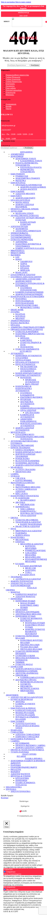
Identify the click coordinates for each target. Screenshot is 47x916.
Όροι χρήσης (11, 88)
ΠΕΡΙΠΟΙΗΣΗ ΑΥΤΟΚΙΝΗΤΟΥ (28, 356)
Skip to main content (23, 2)
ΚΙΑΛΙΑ (18, 706)
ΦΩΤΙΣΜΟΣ (16, 255)
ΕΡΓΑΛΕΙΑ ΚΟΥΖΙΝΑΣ (20, 200)
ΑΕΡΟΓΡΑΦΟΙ (21, 610)
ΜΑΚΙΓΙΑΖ (15, 592)
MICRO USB (30, 568)
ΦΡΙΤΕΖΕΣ (24, 338)
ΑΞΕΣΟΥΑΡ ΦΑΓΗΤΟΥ (20, 774)
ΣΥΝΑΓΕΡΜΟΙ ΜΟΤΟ (24, 434)
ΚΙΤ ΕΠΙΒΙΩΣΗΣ (22, 743)
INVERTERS (25, 399)
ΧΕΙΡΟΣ (23, 264)
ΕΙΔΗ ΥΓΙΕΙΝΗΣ (17, 191)
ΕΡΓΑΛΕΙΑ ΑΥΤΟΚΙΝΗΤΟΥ (27, 362)
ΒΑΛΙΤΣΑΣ (20, 314)
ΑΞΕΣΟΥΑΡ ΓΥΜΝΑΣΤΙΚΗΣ (27, 734)
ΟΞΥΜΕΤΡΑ (25, 684)
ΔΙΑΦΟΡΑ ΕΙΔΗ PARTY (25, 198)
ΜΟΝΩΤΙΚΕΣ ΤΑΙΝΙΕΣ (30, 307)
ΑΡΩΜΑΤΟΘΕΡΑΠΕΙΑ (20, 321)
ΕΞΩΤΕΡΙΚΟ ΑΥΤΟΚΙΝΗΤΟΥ (28, 375)
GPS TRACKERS (32, 413)
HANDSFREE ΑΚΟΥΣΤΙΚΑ (27, 463)
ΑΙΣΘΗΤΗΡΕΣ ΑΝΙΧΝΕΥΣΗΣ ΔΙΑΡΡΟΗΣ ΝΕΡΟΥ (27, 280)
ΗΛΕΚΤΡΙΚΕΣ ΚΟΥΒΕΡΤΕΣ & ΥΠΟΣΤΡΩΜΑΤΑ (28, 245)
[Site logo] (27, 26)
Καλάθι (8, 106)
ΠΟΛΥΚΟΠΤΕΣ (26, 347)
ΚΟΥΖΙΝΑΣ (20, 316)
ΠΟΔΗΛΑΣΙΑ (16, 730)
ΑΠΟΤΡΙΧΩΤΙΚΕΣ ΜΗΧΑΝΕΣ (28, 614)
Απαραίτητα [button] (8, 869)
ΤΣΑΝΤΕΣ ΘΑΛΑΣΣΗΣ (25, 715)
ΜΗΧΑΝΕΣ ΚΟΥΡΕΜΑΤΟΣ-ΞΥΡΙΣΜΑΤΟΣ (27, 659)
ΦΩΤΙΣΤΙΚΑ (20, 180)
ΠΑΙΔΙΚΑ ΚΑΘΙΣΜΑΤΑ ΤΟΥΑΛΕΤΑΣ (25, 784)
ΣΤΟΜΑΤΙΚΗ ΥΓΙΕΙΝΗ (25, 656)
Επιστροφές (10, 84)
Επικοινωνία (10, 92)
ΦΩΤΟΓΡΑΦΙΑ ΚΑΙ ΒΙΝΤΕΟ (23, 483)
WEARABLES (17, 467)
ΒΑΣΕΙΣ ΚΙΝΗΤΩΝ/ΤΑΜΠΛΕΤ (28, 373)
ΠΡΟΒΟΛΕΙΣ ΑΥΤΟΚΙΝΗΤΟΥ (32, 381)
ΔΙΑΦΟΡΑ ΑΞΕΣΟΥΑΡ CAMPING (29, 748)
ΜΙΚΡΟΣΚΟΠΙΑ (27, 691)
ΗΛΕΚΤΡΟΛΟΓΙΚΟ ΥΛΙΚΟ (26, 305)
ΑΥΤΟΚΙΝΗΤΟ (17, 353)
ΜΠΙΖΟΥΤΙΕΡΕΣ (18, 253)
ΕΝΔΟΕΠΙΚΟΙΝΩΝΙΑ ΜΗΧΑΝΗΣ (29, 437)
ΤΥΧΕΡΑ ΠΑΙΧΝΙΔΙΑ (20, 752)
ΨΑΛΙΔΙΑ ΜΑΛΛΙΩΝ (29, 647)
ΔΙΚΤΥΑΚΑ (20, 502)
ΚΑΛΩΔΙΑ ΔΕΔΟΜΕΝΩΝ (31, 566)
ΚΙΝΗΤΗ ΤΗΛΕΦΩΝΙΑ (20, 448)
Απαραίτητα (10, 872)
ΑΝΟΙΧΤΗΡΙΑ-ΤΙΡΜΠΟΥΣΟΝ (28, 231)
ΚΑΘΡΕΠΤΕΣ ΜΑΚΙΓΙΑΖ (26, 594)
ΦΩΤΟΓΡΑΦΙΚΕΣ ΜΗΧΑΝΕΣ (27, 487)
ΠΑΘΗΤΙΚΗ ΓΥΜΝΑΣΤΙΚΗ (27, 737)
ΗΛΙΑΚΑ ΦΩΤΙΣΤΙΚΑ (20, 323)
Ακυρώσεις (10, 86)
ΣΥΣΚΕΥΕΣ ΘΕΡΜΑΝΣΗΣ (22, 240)
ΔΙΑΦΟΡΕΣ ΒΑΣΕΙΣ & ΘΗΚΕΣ (33, 187)
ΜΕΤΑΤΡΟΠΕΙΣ (22, 540)
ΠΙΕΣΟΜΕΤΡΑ (26, 686)
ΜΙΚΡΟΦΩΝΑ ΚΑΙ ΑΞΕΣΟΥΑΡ (28, 531)
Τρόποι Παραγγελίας (14, 82)
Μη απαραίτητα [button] (9, 887)
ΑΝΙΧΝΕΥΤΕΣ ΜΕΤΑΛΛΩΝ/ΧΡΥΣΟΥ (27, 697)
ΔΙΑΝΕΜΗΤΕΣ (21, 229)
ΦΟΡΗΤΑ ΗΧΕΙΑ (22, 535)
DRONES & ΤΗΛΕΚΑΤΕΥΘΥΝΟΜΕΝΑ (27, 750)
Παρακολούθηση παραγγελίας (17, 75)
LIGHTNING (30, 570)
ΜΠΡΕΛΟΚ (25, 270)
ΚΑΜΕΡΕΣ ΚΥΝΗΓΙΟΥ (25, 704)
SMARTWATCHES (23, 472)
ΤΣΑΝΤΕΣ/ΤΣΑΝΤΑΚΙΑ (25, 723)
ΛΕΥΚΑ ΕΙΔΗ (16, 211)
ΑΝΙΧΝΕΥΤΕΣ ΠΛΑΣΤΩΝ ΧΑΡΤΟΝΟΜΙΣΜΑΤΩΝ (22, 584)
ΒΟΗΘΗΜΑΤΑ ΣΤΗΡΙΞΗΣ (26, 671)
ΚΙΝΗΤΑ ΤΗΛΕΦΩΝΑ (24, 450)
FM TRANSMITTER (28, 367)
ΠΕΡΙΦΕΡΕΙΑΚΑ (22, 507)
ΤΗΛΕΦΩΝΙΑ (16, 577)
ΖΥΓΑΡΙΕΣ (15, 312)
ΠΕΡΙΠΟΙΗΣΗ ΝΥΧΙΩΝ (25, 616)
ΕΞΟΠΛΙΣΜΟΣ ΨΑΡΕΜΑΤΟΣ (23, 739)
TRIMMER (19, 662)
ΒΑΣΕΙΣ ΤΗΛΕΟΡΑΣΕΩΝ (31, 524)
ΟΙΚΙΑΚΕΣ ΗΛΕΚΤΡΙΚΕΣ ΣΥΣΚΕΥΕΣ (27, 329)
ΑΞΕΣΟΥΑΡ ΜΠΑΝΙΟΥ (25, 194)
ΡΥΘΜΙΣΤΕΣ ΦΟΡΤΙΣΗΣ (35, 550)
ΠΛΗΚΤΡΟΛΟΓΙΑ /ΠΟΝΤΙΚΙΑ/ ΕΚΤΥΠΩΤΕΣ (31, 512)
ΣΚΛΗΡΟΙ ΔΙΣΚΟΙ (27, 500)
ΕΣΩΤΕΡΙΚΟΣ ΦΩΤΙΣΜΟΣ (31, 397)
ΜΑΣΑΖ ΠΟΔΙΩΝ (27, 603)
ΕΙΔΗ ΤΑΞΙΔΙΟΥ (17, 721)
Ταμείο (8, 109)
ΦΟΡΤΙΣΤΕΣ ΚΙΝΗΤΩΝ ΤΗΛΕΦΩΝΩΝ (25, 455)
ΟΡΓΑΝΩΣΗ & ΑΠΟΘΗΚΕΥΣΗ (28, 185)
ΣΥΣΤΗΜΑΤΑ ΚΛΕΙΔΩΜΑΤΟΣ (27, 394)
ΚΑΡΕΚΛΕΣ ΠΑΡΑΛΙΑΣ (25, 710)
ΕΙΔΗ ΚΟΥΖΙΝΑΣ (18, 183)
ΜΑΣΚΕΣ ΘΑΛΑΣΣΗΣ (24, 713)
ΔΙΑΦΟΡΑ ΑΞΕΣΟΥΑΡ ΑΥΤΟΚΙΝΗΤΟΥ (24, 429)
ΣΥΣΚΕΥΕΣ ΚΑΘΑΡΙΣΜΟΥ (27, 332)
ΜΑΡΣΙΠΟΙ (15, 772)
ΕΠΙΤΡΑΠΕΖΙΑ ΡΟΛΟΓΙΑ (31, 167)
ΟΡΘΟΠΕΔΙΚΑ (21, 675)
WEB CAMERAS (27, 509)
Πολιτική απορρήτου (14, 90)
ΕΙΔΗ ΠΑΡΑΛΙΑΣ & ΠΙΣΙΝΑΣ (23, 708)
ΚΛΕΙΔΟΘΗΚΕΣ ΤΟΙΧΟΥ (31, 161)
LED (17, 257)
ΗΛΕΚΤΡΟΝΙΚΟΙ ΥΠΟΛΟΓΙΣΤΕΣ (25, 496)
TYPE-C (28, 572)
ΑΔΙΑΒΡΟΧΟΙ (26, 261)
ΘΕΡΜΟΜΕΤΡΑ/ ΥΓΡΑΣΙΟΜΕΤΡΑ (27, 170)
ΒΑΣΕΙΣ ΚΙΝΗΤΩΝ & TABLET (28, 452)
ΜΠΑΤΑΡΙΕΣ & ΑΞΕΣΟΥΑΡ (31, 544)
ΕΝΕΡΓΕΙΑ (20, 542)
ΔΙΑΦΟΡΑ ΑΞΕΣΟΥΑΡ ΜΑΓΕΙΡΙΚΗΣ (24, 206)
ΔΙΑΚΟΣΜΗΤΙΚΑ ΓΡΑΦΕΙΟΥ (27, 178)
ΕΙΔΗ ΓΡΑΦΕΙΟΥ (18, 174)
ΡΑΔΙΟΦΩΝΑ (21, 533)
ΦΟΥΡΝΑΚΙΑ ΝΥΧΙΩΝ (35, 623)
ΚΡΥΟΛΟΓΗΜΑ (22, 778)
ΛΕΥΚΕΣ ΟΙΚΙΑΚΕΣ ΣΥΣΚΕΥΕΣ (25, 215)
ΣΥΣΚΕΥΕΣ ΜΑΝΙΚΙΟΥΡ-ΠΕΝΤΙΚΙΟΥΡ (31, 619)
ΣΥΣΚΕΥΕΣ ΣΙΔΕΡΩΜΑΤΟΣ (27, 349)
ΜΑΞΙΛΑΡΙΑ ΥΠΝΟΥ (24, 213)
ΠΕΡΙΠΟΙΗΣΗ (16, 599)
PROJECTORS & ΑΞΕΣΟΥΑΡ (27, 526)
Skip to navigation (8, 2)
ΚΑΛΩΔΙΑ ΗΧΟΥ (27, 575)
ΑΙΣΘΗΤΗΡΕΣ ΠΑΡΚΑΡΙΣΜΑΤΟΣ (28, 420)
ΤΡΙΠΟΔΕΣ (20, 485)
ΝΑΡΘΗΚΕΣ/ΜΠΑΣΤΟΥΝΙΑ (32, 677)
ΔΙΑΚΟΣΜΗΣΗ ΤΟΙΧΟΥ (25, 159)
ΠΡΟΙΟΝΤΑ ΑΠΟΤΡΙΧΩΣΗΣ (27, 612)
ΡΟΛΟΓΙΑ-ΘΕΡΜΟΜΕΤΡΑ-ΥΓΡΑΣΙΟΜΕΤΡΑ (26, 164)
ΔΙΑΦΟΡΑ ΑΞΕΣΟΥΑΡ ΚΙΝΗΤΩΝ (29, 465)
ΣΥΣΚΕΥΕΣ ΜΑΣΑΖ (24, 664)
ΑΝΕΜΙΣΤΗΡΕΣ (17, 154)
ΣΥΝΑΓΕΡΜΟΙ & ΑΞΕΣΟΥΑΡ (23, 275)
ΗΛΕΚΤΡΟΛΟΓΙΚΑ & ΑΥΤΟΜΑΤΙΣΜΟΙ (27, 296)
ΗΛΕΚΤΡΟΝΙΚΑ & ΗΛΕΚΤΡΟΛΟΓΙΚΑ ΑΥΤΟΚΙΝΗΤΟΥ (23, 388)
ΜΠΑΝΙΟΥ (20, 318)
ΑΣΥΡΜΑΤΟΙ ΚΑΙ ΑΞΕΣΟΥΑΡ (28, 579)
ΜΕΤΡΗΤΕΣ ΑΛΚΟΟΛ (29, 688)
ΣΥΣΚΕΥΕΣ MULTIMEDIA (26, 520)
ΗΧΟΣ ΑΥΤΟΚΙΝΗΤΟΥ (25, 364)
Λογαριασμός (11, 104)
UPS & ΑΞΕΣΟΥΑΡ (28, 515)
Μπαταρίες (10, 95)
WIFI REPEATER (27, 504)
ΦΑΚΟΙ (18, 259)
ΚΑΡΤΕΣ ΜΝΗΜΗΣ (23, 480)
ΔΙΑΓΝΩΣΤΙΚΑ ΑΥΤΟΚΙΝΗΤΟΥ (27, 403)
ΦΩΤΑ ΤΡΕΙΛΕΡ (32, 384)
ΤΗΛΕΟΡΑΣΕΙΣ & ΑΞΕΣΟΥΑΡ (28, 522)
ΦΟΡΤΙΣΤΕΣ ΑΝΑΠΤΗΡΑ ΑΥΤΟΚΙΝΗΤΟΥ (31, 424)
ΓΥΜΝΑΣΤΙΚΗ (17, 732)
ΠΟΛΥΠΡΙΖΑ (21, 299)
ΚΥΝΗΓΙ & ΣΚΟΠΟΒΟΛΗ (22, 699)
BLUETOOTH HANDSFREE (27, 461)
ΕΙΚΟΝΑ (14, 518)
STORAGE (15, 476)
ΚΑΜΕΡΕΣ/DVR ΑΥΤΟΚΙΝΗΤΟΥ (27, 416)
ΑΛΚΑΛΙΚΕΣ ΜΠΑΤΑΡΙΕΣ (31, 554)
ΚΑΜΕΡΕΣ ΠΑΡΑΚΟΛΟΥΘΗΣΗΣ (29, 292)
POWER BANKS (22, 459)
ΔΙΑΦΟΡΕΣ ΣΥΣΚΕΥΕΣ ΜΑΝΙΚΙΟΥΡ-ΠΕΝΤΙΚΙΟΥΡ (35, 631)
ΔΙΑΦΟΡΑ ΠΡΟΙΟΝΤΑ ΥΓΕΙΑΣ (28, 669)
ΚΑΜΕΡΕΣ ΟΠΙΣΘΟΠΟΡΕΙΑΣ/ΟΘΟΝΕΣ (32, 407)
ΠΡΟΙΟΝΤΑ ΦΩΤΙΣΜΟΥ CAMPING (30, 745)
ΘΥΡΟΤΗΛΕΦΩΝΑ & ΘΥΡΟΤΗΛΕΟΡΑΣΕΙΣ (24, 302)
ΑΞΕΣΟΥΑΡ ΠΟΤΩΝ (19, 226)
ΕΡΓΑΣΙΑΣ (24, 268)
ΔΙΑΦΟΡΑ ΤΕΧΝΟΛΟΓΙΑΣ (22, 581)
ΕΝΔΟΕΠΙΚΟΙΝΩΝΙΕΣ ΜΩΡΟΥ (24, 767)
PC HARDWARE (22, 498)
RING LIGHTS (21, 494)
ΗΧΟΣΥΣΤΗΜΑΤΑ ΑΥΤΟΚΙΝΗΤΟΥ (28, 370)
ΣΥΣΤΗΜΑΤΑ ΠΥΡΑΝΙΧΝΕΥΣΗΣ (28, 289)
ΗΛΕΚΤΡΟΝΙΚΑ (18, 537)
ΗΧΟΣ (13, 529)
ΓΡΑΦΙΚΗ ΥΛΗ (21, 176)
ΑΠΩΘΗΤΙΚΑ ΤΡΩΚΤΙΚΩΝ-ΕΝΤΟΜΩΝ (28, 327)
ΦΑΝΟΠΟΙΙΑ (25, 377)
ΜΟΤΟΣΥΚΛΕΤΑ (18, 432)
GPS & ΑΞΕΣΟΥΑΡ (28, 410)
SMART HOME (17, 310)
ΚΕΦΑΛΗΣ (25, 266)
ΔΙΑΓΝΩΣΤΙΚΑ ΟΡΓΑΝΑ (26, 680)
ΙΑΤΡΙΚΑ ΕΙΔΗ (17, 667)
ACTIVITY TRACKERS (25, 469)
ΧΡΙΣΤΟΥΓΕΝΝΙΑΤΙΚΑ (20, 791)
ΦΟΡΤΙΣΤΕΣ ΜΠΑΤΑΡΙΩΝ (31, 547)
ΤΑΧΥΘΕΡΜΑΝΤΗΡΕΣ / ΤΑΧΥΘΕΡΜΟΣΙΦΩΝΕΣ (21, 236)
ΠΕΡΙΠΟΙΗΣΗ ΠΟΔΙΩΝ (25, 601)
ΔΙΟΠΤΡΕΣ (20, 702)
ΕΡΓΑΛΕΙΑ (15, 325)
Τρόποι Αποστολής (13, 79)
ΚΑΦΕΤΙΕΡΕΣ (26, 340)
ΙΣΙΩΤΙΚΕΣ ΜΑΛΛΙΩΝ (30, 645)
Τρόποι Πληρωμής (13, 77)
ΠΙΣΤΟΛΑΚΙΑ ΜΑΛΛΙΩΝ (31, 649)
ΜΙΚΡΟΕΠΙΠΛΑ (17, 250)
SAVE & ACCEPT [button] (10, 911)
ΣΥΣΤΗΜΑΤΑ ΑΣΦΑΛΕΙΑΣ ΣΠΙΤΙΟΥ (26, 277)
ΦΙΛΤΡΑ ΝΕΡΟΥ (22, 202)
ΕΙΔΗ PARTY (16, 196)
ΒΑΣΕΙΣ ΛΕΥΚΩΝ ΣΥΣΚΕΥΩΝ (28, 223)
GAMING (15, 474)
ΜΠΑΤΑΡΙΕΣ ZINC (33, 557)
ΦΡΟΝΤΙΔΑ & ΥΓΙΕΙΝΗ (20, 776)
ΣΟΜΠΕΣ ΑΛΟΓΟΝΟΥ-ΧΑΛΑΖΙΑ (29, 248)
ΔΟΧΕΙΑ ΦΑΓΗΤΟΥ (28, 189)
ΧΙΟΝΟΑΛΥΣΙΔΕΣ (23, 360)
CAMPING (15, 741)
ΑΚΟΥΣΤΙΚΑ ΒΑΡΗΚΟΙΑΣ (26, 673)
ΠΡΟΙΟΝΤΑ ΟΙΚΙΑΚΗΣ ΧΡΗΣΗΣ (25, 209)
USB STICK (20, 478)
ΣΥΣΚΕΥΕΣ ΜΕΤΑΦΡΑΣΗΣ (22, 445)
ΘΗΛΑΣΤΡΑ (16, 769)
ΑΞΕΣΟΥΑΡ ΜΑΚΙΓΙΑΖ (25, 596)
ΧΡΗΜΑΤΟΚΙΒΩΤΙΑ (19, 233)
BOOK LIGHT (21, 272)
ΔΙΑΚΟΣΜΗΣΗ (17, 156)
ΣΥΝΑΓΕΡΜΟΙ (21, 358)
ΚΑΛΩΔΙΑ (19, 564)
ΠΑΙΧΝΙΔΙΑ (16, 765)
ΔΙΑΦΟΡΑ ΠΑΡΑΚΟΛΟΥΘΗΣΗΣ (29, 294)
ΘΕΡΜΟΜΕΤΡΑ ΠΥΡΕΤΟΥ (31, 682)
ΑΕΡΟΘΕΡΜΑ (21, 242)
